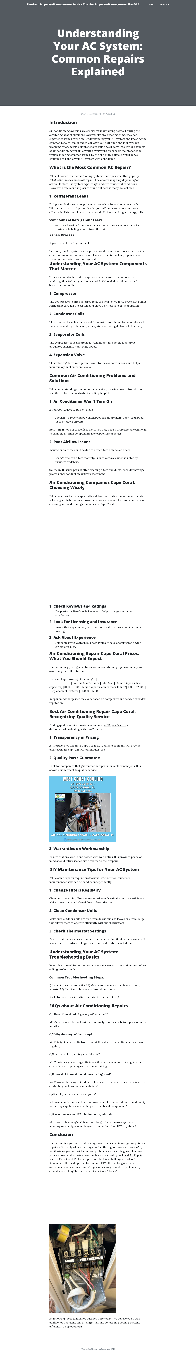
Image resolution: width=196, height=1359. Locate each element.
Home (152, 4)
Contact (164, 4)
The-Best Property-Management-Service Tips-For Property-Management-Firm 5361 (84, 4)
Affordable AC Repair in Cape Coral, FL (76, 745)
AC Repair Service (115, 725)
